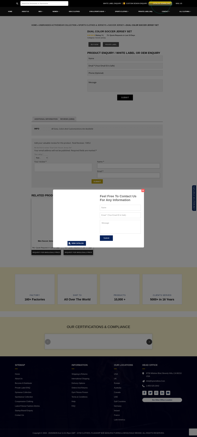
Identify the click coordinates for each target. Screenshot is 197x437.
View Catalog (77, 243)
